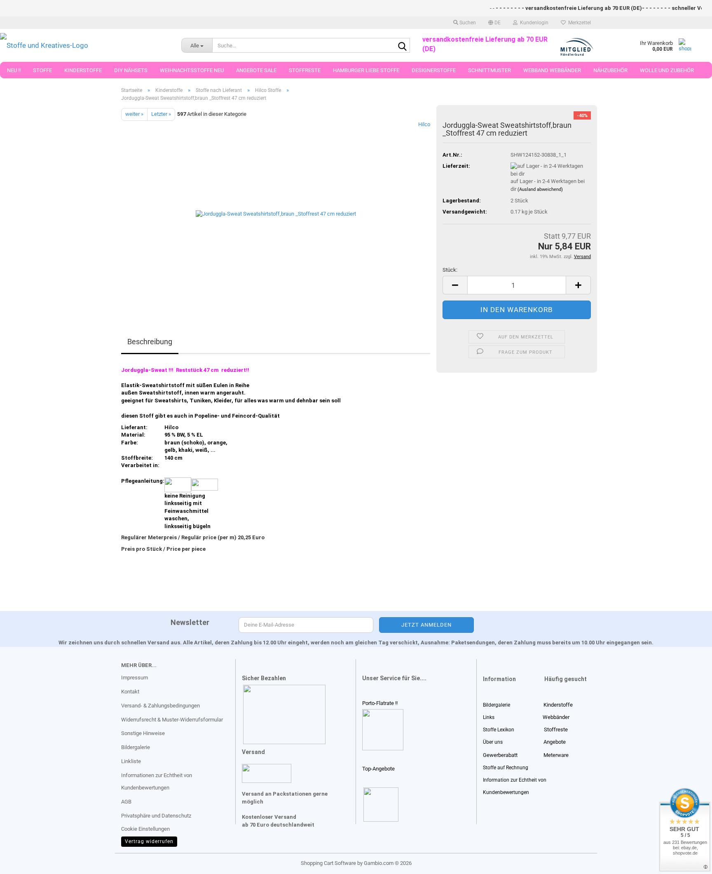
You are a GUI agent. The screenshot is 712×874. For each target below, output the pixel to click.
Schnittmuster (489, 70)
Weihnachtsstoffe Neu (192, 70)
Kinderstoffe (83, 70)
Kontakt (130, 691)
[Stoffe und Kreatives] (84, 45)
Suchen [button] (467, 23)
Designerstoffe (434, 70)
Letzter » (161, 114)
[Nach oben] (22, 862)
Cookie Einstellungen (145, 829)
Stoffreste (305, 70)
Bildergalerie (135, 747)
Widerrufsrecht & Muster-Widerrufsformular (172, 720)
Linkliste (131, 761)
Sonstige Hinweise (143, 733)
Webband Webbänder (552, 70)
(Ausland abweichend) (540, 189)
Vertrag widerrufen (149, 841)
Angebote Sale (256, 70)
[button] (494, 22)
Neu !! (14, 70)
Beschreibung (149, 341)
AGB (126, 802)
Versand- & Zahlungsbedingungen (160, 705)
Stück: (450, 270)
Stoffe (42, 70)
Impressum (134, 677)
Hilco (424, 124)
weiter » (134, 114)
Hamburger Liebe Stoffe (366, 70)
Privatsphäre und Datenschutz (156, 816)
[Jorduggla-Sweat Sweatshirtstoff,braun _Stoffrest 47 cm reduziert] (276, 213)
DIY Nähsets (131, 70)
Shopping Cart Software (328, 863)
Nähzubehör (610, 70)
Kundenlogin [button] (533, 23)
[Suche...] (402, 45)
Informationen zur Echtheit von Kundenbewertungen (156, 781)
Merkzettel (578, 23)
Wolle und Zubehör (667, 70)
